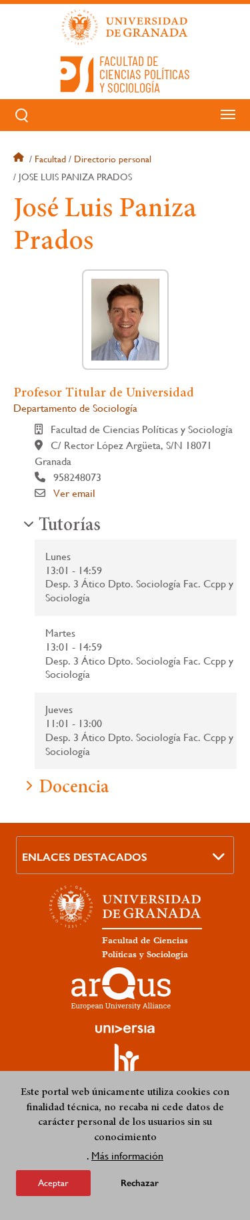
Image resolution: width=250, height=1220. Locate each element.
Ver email (74, 493)
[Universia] (125, 1029)
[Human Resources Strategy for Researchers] (125, 1064)
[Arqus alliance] (121, 988)
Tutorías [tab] (70, 526)
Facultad (50, 159)
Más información (127, 1155)
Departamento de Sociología (75, 408)
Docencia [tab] (74, 788)
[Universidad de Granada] (125, 27)
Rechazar (140, 1183)
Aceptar (53, 1182)
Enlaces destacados (84, 857)
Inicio (20, 159)
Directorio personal (112, 159)
